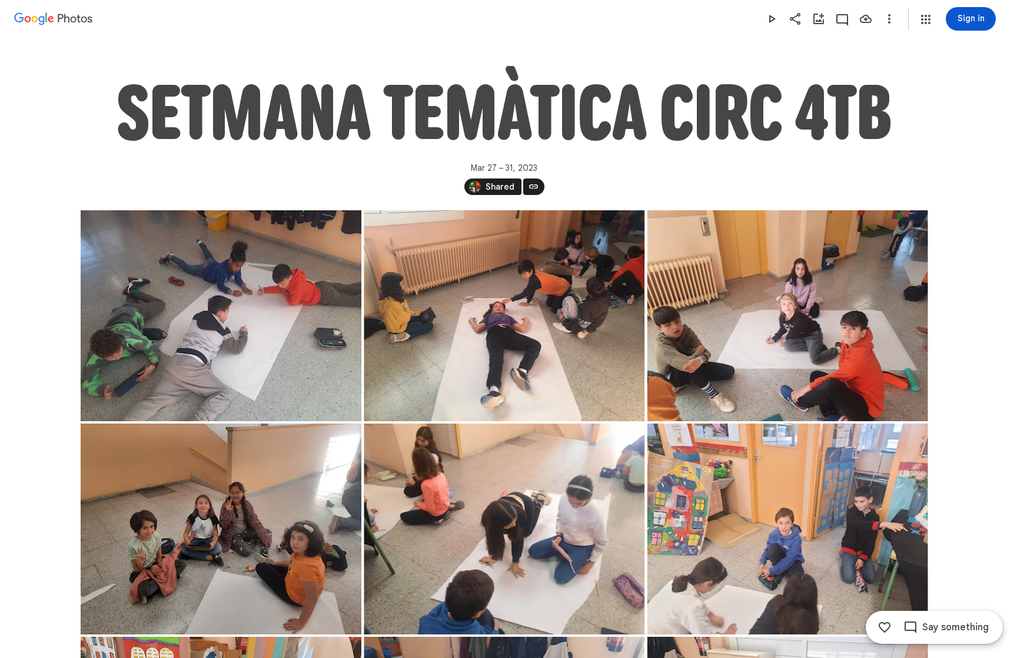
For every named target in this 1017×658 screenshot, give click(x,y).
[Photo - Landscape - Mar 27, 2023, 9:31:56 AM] (504, 315)
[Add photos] (818, 19)
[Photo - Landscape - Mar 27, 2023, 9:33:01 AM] (504, 529)
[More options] (889, 19)
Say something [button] (955, 627)
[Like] (884, 627)
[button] (926, 19)
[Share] (795, 19)
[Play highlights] (771, 19)
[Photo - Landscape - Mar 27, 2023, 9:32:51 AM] (221, 529)
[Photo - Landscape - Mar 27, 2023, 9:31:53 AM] (221, 315)
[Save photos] (866, 19)
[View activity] (842, 19)
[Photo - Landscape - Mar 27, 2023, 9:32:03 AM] (787, 315)
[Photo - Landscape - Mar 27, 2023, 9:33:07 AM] (787, 529)
